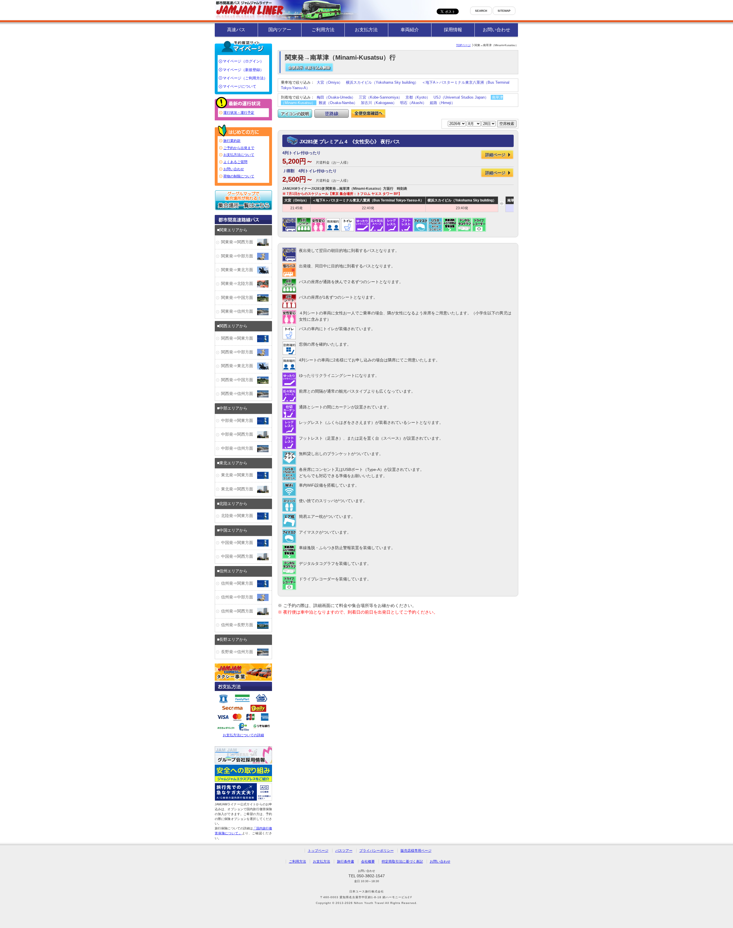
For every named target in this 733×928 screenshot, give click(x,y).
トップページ (318, 851)
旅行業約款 (232, 141)
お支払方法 (366, 29)
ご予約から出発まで (238, 148)
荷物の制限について (238, 176)
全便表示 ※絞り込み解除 (309, 67)
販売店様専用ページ (416, 851)
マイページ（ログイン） (243, 61)
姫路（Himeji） (442, 103)
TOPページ (463, 45)
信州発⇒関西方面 (239, 611)
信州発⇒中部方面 (239, 597)
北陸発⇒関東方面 (239, 516)
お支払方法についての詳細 (243, 735)
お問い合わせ (496, 29)
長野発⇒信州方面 (239, 652)
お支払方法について (238, 155)
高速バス (236, 29)
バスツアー (343, 851)
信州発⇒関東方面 (239, 583)
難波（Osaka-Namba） (338, 103)
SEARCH (481, 10)
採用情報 (453, 29)
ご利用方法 (323, 29)
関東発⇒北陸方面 (239, 283)
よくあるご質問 (235, 162)
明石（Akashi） (413, 103)
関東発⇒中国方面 (239, 297)
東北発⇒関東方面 (239, 475)
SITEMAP (504, 10)
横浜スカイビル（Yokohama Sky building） (382, 82)
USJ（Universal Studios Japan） (461, 97)
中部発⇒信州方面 (239, 448)
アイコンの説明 (295, 113)
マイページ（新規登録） (243, 70)
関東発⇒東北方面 (239, 270)
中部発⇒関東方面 (239, 420)
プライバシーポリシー (376, 851)
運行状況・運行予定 (238, 113)
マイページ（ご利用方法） (245, 78)
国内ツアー (279, 29)
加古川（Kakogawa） (379, 103)
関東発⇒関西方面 (239, 242)
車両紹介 (410, 29)
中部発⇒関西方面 (239, 434)
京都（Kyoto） (417, 97)
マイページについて (239, 86)
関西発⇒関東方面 (239, 338)
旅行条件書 (345, 862)
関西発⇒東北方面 (239, 366)
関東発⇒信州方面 (239, 311)
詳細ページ (495, 154)
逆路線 (331, 113)
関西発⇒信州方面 (239, 393)
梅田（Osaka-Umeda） (336, 97)
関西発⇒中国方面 (239, 380)
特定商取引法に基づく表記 (402, 862)
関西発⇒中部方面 (239, 352)
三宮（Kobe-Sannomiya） (380, 97)
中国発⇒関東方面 (239, 543)
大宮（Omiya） (329, 82)
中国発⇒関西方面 (239, 556)
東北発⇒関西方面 (239, 489)
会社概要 (368, 862)
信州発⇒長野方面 (239, 625)
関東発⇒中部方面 (239, 256)
